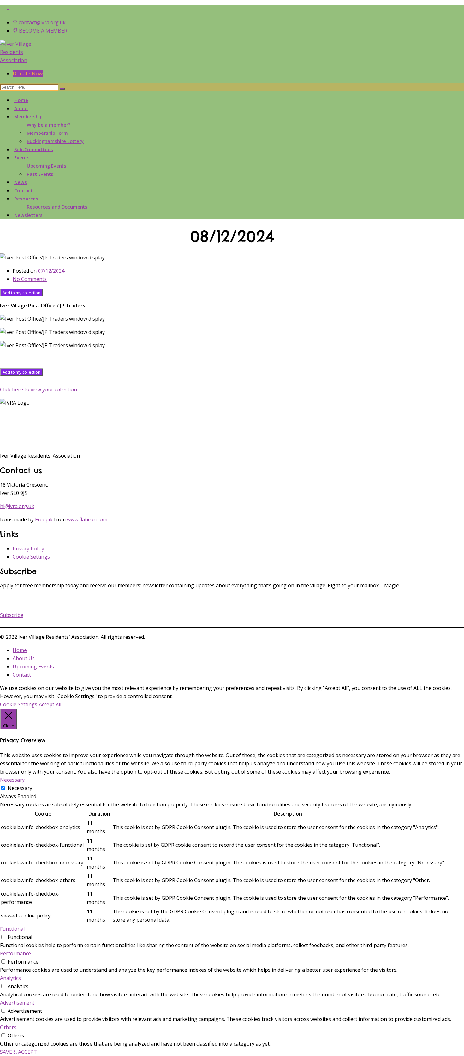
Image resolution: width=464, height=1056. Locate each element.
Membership (28, 116)
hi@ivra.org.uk (17, 506)
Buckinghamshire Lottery (55, 141)
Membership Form (47, 133)
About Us (24, 658)
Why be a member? (48, 125)
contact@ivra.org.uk (42, 22)
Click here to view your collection (38, 389)
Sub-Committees (33, 149)
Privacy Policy (28, 548)
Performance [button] (15, 953)
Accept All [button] (50, 704)
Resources (26, 198)
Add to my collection (21, 292)
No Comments (30, 279)
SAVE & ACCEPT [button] (18, 1051)
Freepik (44, 519)
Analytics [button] (10, 978)
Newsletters (28, 215)
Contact (23, 190)
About (21, 108)
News (20, 182)
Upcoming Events (46, 166)
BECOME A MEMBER (43, 30)
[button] (11, 615)
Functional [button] (12, 928)
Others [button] (8, 1027)
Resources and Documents (57, 207)
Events (22, 157)
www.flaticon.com (87, 519)
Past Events (40, 174)
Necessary (20, 788)
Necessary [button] (12, 779)
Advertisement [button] (17, 1002)
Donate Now (28, 73)
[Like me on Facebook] (238, 9)
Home (21, 100)
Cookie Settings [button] (31, 556)
